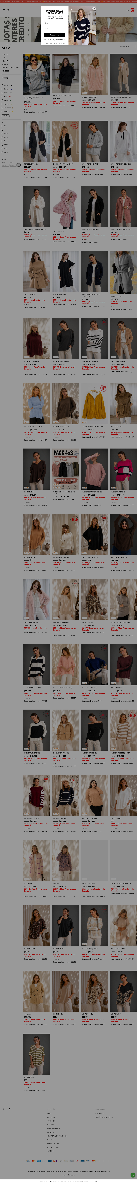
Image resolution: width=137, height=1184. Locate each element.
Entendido (94, 1181)
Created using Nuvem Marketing (54, 43)
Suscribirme (54, 35)
